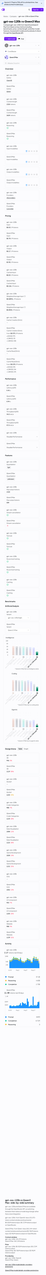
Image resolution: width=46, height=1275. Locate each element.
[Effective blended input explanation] (25, 296)
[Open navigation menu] (42, 9)
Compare (13, 16)
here (21, 4)
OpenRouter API (17, 33)
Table (20, 749)
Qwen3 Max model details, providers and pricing (21, 1270)
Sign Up (35, 10)
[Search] (29, 10)
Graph (26, 749)
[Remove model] (38, 45)
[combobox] (22, 51)
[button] (22, 977)
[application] (22, 655)
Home (5, 16)
